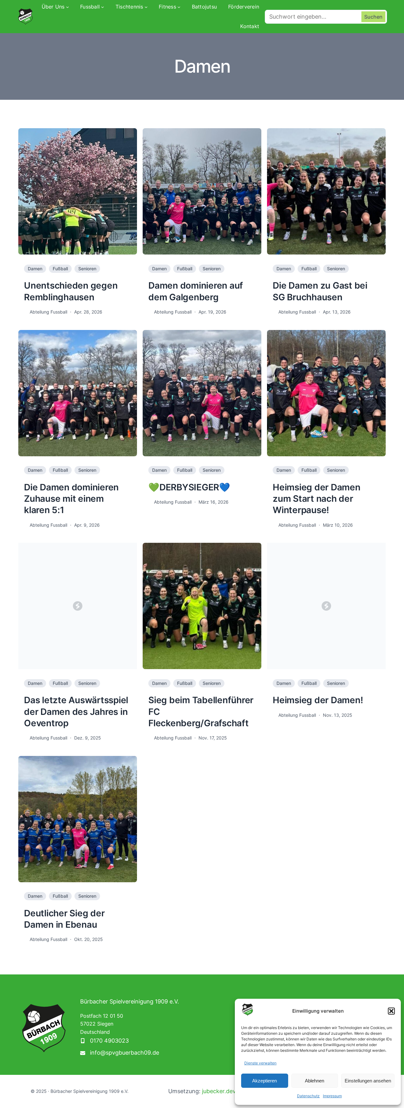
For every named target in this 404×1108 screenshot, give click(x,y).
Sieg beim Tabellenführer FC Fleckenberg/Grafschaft (200, 711)
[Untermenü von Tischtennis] (146, 7)
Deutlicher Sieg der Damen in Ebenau (64, 919)
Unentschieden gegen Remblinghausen (70, 291)
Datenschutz (308, 1095)
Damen (35, 268)
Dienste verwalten (260, 1063)
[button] (391, 1011)
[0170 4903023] (104, 1040)
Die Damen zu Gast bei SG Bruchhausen (320, 291)
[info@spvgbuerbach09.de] (119, 1052)
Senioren (87, 268)
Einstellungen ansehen (368, 1080)
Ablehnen (314, 1080)
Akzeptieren (264, 1080)
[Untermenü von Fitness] (179, 7)
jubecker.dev (219, 1091)
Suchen (373, 17)
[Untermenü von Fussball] (102, 7)
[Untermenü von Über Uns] (67, 7)
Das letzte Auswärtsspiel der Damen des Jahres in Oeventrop (76, 711)
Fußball (60, 268)
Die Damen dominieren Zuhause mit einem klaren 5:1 (71, 499)
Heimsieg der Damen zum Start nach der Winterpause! (316, 499)
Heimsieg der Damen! (318, 700)
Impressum (332, 1095)
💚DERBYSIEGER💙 (189, 487)
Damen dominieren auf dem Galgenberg (195, 291)
